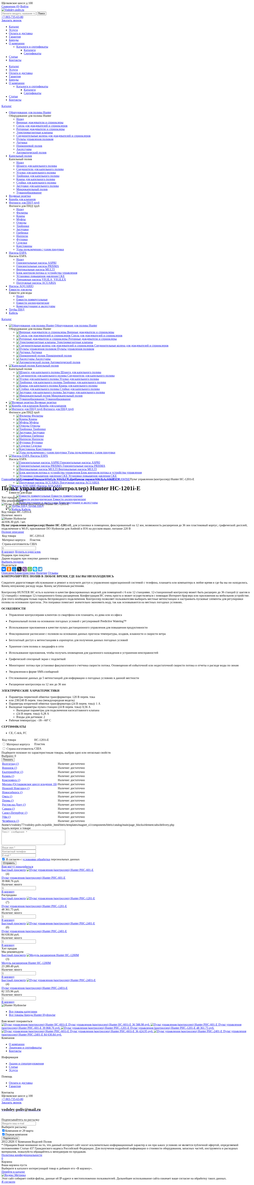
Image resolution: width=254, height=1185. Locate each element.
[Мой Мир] (14, 569)
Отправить (9, 863)
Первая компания (16, 1134)
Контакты (15, 60)
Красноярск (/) (11, 780)
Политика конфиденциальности (21, 1155)
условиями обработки (36, 859)
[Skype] (35, 569)
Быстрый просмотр (13, 869)
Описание (7, 572)
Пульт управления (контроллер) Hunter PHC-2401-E (34, 931)
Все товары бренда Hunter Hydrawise (32, 1014)
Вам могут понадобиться (17, 866)
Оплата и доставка (21, 33)
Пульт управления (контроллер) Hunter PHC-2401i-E (34, 988)
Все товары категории (23, 1011)
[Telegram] (40, 569)
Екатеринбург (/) (12, 771)
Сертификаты (32, 53)
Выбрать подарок (12, 561)
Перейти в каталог (13, 1171)
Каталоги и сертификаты (32, 46)
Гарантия (15, 36)
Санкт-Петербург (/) (14, 812)
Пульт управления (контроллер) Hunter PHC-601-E (33, 877)
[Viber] (24, 569)
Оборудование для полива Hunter (54, 479)
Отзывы (53, 572)
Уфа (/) (6, 816)
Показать (8, 759)
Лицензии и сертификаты (25, 1047)
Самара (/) (8, 808)
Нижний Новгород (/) (16, 788)
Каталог (14, 26)
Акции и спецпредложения (26, 1063)
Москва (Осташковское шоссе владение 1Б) (29, 784)
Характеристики (24, 572)
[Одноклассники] (9, 569)
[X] (19, 569)
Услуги (13, 30)
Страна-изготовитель (20, 748)
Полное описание (12, 531)
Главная (6, 479)
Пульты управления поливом (93, 479)
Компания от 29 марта (19, 1130)
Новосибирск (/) (12, 792)
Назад (20, 119)
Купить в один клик (28, 551)
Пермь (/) (8, 800)
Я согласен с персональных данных (43, 859)
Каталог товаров (22, 479)
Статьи (13, 56)
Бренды (14, 40)
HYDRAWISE (121, 479)
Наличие (41, 572)
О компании (17, 43)
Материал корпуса (18, 744)
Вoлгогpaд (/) (10, 763)
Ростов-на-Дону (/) (14, 804)
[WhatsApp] (30, 569)
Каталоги (30, 50)
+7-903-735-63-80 (12, 17)
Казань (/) (8, 776)
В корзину (8, 551)
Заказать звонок (11, 20)
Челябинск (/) (10, 820)
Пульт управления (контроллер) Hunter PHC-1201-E (34, 906)
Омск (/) (7, 796)
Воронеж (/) (9, 767)
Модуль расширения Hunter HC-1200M (26, 962)
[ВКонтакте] (3, 569)
